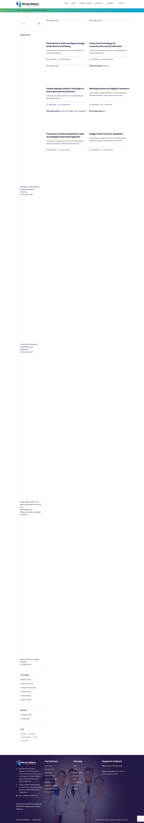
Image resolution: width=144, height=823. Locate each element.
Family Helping (26, 696)
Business (23, 734)
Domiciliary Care (49, 769)
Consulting (32, 734)
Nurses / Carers (85, 3)
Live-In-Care (48, 766)
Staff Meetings (26, 700)
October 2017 (25, 719)
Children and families (51, 785)
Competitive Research (28, 688)
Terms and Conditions (23, 820)
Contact (122, 3)
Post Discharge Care (51, 779)
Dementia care (49, 775)
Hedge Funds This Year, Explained (106, 134)
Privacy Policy (36, 820)
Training (75, 785)
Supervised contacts (51, 788)
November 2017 (26, 715)
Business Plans (26, 679)
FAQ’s (75, 779)
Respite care (48, 772)
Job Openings (77, 782)
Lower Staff (24, 740)
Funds (35, 737)
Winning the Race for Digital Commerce (109, 88)
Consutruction (26, 692)
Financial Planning (26, 737)
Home (66, 3)
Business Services (27, 684)
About (73, 3)
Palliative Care (49, 782)
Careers (110, 3)
